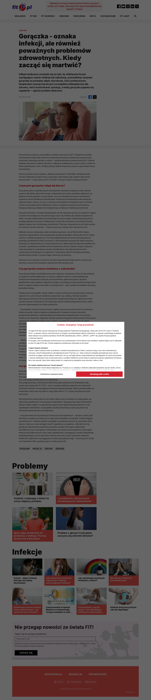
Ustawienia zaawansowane (51, 374)
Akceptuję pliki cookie (99, 374)
